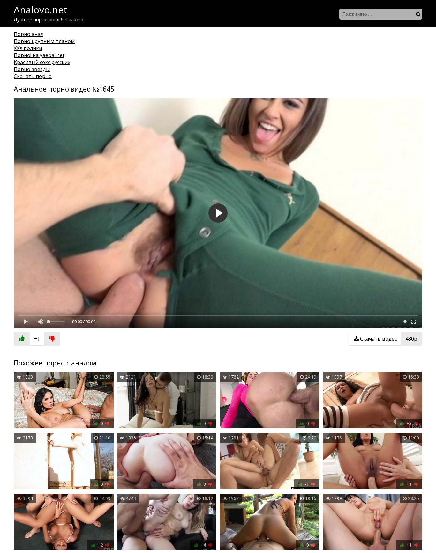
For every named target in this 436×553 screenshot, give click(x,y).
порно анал (46, 19)
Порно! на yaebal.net (39, 55)
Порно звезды (32, 69)
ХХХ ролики (28, 48)
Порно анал (28, 34)
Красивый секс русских (42, 62)
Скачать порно (33, 76)
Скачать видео (388, 338)
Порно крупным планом (44, 41)
